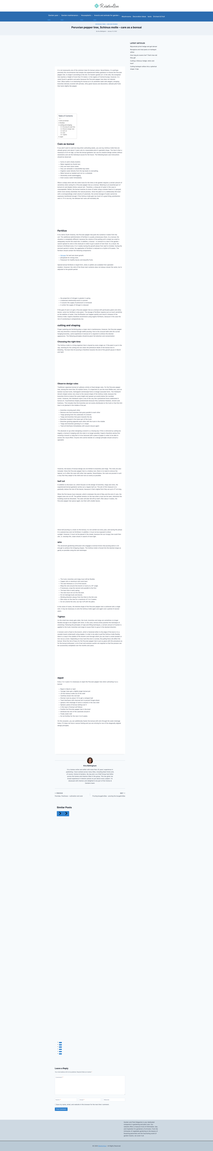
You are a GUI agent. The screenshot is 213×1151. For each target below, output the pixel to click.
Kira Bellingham (102, 31)
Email (82, 1100)
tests (150, 17)
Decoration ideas (139, 17)
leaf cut (65, 130)
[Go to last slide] (60, 813)
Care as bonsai (64, 120)
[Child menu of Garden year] (49, 20)
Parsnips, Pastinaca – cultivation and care (69, 794)
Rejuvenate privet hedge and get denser (143, 46)
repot (61, 137)
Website (106, 1100)
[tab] (60, 1042)
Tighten (65, 134)
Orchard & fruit (159, 17)
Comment (59, 1077)
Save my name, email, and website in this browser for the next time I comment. (82, 1104)
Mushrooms (126, 17)
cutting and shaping (66, 125)
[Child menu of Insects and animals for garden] (94, 20)
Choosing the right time (68, 127)
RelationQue (102, 1146)
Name (58, 1100)
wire (64, 132)
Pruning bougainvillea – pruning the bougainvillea (108, 794)
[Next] (66, 813)
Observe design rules (68, 129)
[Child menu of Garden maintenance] (62, 20)
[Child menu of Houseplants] (81, 20)
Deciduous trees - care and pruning (106, 24)
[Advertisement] (90, 54)
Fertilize (62, 123)
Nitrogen (63, 255)
